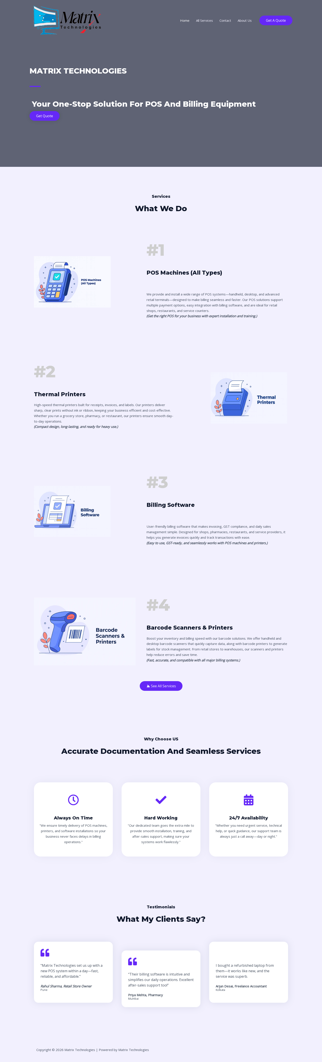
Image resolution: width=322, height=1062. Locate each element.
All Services (204, 20)
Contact (225, 20)
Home (184, 20)
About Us (245, 20)
